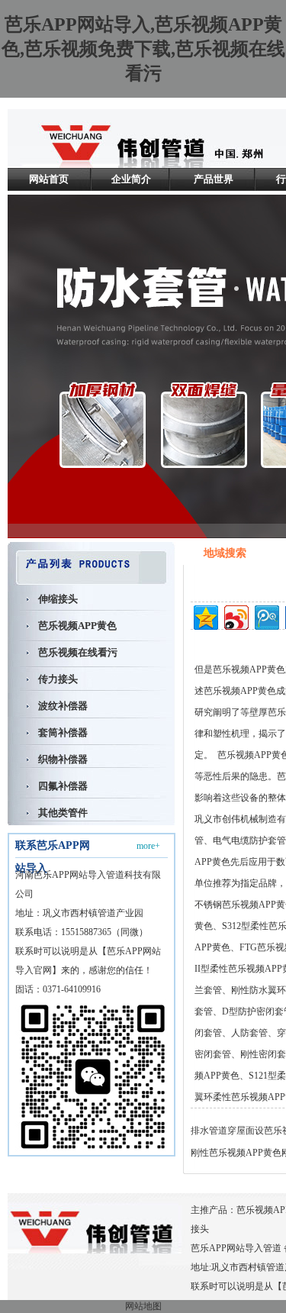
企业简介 (131, 179)
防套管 (254, 1032)
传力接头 (58, 679)
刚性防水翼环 (258, 990)
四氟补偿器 (63, 786)
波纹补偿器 (63, 705)
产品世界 (213, 179)
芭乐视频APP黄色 (77, 625)
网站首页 (49, 179)
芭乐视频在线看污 (77, 652)
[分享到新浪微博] (235, 616)
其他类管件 (63, 812)
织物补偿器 (63, 759)
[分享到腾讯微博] (266, 616)
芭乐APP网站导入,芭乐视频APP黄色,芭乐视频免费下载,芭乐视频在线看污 (143, 49)
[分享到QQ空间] (205, 616)
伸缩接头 (58, 599)
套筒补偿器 (63, 732)
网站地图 (143, 1306)
